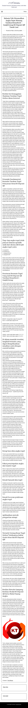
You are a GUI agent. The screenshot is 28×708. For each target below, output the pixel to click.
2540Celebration (14, 3)
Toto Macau (10, 680)
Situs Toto (5, 687)
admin (20, 30)
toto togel (5, 695)
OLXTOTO (18, 704)
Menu (25, 11)
